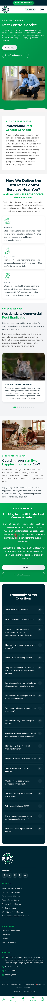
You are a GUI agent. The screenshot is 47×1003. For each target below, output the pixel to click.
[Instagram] (15, 875)
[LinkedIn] (20, 875)
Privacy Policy (16, 991)
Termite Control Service (11, 896)
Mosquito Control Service (11, 904)
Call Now (10, 48)
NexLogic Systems (23, 987)
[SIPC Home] (5, 9)
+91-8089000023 (11, 967)
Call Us (25, 567)
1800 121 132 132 (10, 971)
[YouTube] (25, 875)
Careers (5, 938)
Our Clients (6, 935)
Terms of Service (29, 991)
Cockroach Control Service (12, 888)
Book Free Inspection (23, 3)
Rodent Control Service (10, 900)
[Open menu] (42, 9)
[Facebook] (4, 875)
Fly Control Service (9, 908)
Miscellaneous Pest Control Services (15, 916)
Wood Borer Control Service (12, 912)
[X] (9, 875)
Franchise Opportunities (11, 931)
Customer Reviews (9, 942)
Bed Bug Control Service (11, 892)
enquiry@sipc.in (11, 975)
